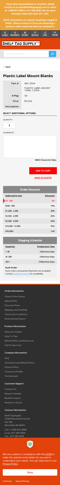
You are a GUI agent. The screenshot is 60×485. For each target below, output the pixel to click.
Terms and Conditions (16, 314)
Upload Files (11, 301)
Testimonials (11, 376)
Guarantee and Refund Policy (19, 362)
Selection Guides (13, 331)
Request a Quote (13, 402)
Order (25, 35)
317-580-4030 (18, 433)
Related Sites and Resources (19, 340)
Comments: (8, 133)
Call (45, 35)
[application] (30, 461)
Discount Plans (12, 305)
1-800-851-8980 (18, 429)
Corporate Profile (14, 371)
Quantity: (8, 120)
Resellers (15, 35)
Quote (35, 35)
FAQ (7, 358)
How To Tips (11, 336)
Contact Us (10, 389)
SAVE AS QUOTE (43, 178)
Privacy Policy (12, 367)
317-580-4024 (17, 436)
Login (5, 35)
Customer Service (21, 273)
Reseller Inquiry (12, 398)
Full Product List (13, 345)
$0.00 (54, 35)
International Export (15, 318)
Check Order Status (15, 296)
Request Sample (13, 393)
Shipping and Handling (16, 309)
